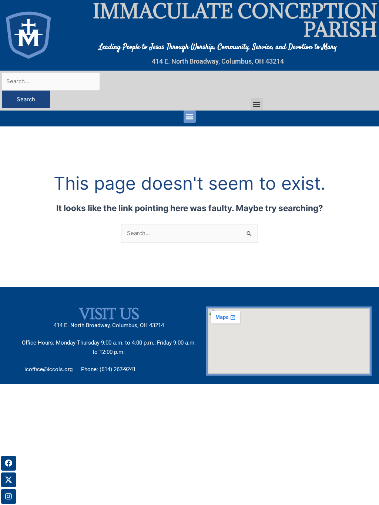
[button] (257, 104)
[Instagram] (8, 496)
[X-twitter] (8, 479)
